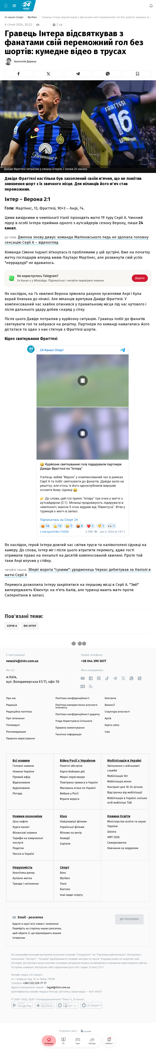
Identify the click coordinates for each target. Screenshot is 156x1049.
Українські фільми (72, 827)
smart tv (67, 1005)
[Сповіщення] (151, 5)
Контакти (110, 698)
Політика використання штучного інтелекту (76, 706)
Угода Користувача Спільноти (73, 721)
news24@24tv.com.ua (22, 661)
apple (44, 1005)
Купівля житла (22, 878)
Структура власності (117, 711)
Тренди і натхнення (26, 883)
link (82, 678)
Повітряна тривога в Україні (79, 782)
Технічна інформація (68, 734)
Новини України (23, 771)
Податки (18, 848)
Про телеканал (15, 718)
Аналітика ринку (24, 872)
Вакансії (110, 705)
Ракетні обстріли (71, 766)
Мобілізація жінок (119, 781)
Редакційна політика (19, 711)
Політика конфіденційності (72, 698)
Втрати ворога (69, 799)
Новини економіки (27, 816)
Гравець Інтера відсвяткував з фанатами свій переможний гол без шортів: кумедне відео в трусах (96, 17)
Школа (111, 831)
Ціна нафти (20, 821)
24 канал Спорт (14, 17)
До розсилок (129, 919)
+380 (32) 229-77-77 (35, 983)
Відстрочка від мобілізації (124, 792)
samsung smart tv (91, 1005)
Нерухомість (22, 867)
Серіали (65, 843)
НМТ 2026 (113, 837)
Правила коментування (70, 727)
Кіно (63, 816)
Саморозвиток (117, 843)
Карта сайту (112, 725)
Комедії (65, 838)
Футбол (33, 17)
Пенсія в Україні (23, 854)
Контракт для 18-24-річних (125, 787)
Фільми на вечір (71, 832)
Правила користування (20, 738)
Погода (17, 793)
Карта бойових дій (72, 771)
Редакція (11, 705)
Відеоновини (21, 782)
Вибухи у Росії (69, 793)
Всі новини (21, 761)
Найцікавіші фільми (73, 821)
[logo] (26, 5)
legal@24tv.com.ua (58, 987)
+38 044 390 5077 (93, 661)
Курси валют (21, 827)
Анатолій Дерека (25, 61)
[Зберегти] (137, 74)
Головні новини (23, 766)
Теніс (63, 883)
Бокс (63, 872)
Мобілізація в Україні (124, 761)
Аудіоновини (21, 788)
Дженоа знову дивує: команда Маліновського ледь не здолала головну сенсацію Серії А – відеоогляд (76, 240)
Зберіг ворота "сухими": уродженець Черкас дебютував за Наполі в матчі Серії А (78, 572)
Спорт (64, 867)
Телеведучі (13, 725)
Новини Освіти (118, 816)
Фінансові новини (25, 832)
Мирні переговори (72, 777)
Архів (108, 718)
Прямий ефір (21, 777)
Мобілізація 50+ (117, 776)
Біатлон (65, 889)
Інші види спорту (71, 895)
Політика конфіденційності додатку (77, 714)
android (22, 1005)
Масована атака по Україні (78, 788)
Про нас (11, 698)
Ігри (107, 732)
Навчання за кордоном (122, 848)
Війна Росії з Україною (77, 761)
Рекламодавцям (16, 732)
